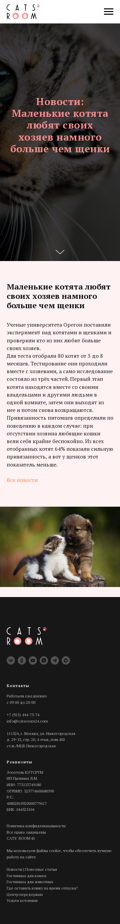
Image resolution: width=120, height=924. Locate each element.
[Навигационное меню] (108, 11)
